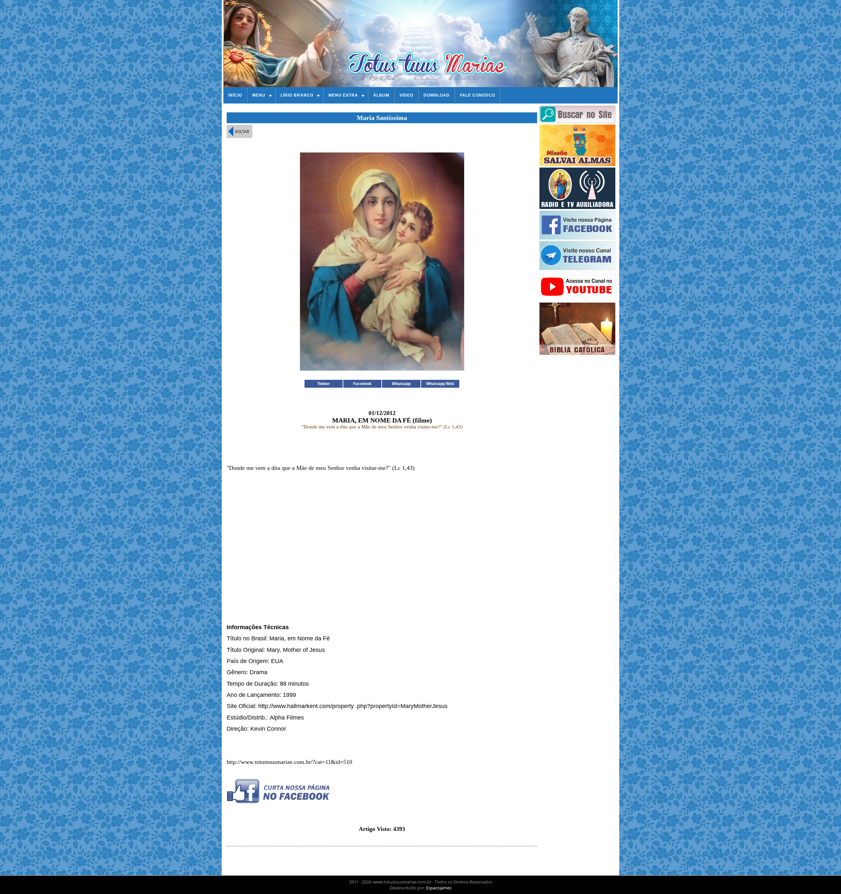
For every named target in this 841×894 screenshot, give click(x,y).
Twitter (323, 383)
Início (235, 95)
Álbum (381, 95)
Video (406, 95)
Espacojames (438, 888)
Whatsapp (401, 383)
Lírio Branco (297, 95)
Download (436, 95)
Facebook (362, 383)
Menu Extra (343, 95)
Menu (258, 95)
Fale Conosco (477, 95)
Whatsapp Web (440, 383)
